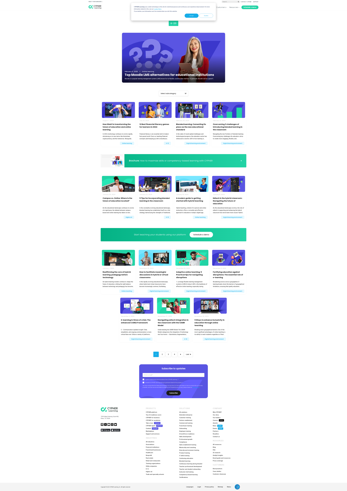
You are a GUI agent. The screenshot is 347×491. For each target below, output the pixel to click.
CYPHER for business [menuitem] (153, 417)
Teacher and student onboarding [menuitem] (189, 469)
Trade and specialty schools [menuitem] (155, 474)
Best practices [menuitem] (217, 468)
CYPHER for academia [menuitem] (153, 420)
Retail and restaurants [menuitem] (153, 461)
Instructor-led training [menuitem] (186, 472)
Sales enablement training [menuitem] (187, 445)
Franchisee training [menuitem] (185, 426)
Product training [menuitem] (184, 453)
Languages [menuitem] (189, 487)
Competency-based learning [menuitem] (188, 474)
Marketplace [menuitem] (150, 431)
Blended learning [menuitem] (184, 461)
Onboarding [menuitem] (183, 428)
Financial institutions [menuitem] (152, 447)
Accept (191, 15)
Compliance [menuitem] (183, 442)
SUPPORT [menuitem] (255, 2)
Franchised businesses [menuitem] (153, 450)
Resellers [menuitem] (216, 434)
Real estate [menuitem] (149, 458)
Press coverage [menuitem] (218, 461)
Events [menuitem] (217, 428)
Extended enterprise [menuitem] (185, 415)
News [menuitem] (217, 426)
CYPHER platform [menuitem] (151, 412)
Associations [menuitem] (150, 444)
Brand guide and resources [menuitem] (221, 458)
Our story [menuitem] (216, 415)
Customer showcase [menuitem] (219, 474)
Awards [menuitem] (215, 423)
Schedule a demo (250, 7)
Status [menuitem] (229, 487)
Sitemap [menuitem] (220, 487)
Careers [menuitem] (218, 420)
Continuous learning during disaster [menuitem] (190, 464)
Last (187, 354)
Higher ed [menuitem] (149, 471)
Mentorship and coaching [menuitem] (187, 447)
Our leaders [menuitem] (216, 417)
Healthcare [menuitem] (149, 452)
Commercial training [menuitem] (185, 423)
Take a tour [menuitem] (153, 423)
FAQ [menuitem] (214, 450)
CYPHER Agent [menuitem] (154, 426)
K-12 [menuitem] (147, 469)
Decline (206, 15)
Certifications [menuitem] (183, 477)
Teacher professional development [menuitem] (190, 466)
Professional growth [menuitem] (185, 439)
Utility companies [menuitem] (151, 466)
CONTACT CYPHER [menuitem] (246, 2)
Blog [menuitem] (214, 447)
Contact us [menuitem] (216, 436)
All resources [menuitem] (217, 444)
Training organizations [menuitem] (153, 463)
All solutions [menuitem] (183, 412)
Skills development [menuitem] (185, 436)
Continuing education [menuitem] (186, 458)
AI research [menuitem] (216, 452)
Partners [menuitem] (215, 431)
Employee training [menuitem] (185, 431)
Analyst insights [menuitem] (218, 455)
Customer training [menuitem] (185, 417)
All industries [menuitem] (150, 442)
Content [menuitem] (151, 428)
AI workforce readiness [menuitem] (186, 434)
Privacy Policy (195, 387)
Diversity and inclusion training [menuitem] (189, 450)
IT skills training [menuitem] (184, 455)
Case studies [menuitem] (217, 471)
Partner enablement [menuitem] (185, 420)
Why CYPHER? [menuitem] (217, 412)
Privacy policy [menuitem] (209, 487)
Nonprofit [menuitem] (149, 455)
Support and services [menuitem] (152, 434)
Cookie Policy (157, 9)
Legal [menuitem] (199, 487)
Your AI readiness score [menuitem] (153, 415)
